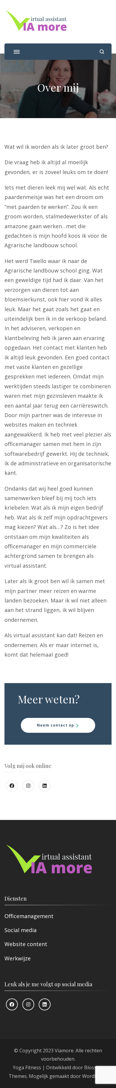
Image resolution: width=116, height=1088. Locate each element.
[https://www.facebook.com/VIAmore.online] (12, 786)
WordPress (94, 1076)
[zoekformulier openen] (102, 51)
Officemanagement (29, 916)
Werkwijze (17, 958)
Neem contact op (55, 725)
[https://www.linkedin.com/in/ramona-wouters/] (45, 786)
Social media (20, 930)
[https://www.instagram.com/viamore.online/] (28, 786)
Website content (25, 944)
